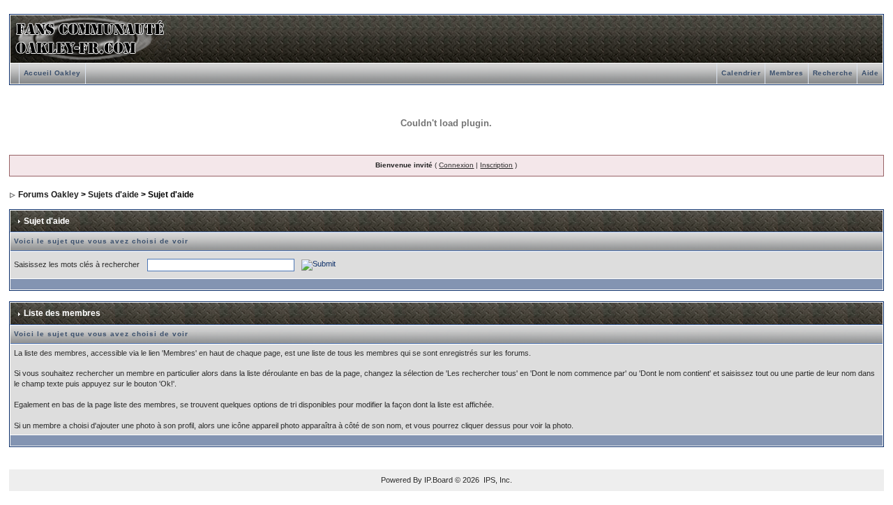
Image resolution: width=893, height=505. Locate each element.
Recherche (833, 73)
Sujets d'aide (113, 194)
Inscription (496, 165)
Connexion (456, 165)
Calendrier (740, 73)
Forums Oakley (48, 194)
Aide (870, 73)
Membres (787, 73)
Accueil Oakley (52, 73)
